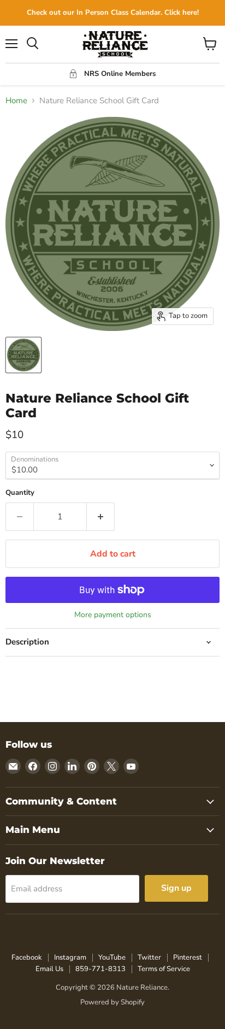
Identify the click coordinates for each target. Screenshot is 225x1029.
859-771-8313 (100, 969)
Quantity (19, 493)
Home (16, 100)
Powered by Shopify (112, 1002)
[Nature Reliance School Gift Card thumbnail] (23, 355)
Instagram (70, 957)
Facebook (26, 957)
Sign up (176, 888)
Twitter (149, 957)
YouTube (112, 957)
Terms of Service (164, 969)
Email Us (49, 969)
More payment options (112, 615)
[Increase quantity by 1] (101, 516)
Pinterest (187, 957)
